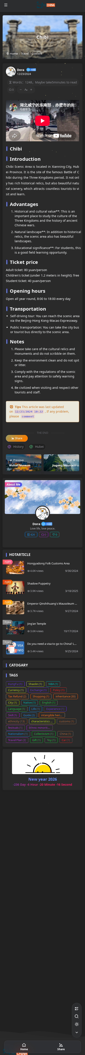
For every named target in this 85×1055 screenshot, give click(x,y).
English (48, 702)
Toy (51, 740)
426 (32, 534)
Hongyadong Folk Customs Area (48, 563)
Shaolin (35, 684)
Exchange (38, 690)
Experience (55, 709)
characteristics (42, 721)
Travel (25, 53)
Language (16, 709)
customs (66, 721)
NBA (53, 684)
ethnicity (16, 721)
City (12, 702)
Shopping (41, 696)
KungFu (15, 684)
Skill (12, 715)
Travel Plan (17, 740)
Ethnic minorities (41, 728)
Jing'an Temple (36, 624)
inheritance (66, 696)
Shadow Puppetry (39, 583)
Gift (36, 740)
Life (35, 709)
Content (37, 53)
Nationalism (18, 734)
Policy (59, 690)
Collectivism (43, 734)
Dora (20, 70)
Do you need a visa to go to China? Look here (52, 645)
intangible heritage (53, 715)
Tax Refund (17, 696)
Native (29, 702)
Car (66, 740)
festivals (15, 728)
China (65, 734)
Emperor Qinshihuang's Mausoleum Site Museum (52, 605)
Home (13, 53)
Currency (16, 690)
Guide (29, 715)
